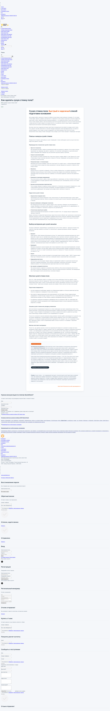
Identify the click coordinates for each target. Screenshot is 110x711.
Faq (2, 444)
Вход (2, 18)
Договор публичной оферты (7, 477)
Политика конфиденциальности (8, 446)
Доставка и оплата (5, 440)
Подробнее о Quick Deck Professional (39, 367)
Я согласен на (13, 508)
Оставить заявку (4, 509)
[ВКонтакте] (2, 106)
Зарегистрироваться (4, 579)
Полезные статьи (5, 11)
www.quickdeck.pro (5, 475)
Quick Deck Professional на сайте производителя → (69, 386)
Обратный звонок (5, 15)
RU (3, 47)
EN (1, 17)
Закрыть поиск (4, 87)
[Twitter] (1, 106)
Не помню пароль (5, 557)
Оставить (3, 632)
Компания (3, 438)
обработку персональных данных (16, 508)
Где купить (3, 8)
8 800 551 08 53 (13, 15)
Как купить (3, 9)
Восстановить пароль (5, 491)
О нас (2, 6)
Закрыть (3, 525)
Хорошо (3, 613)
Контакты (3, 14)
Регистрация (12, 557)
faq (2, 12)
